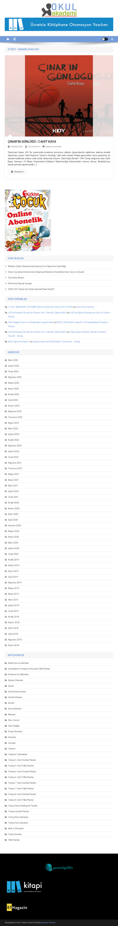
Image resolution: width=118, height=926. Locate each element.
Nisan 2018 (13, 645)
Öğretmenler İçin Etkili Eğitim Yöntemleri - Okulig (56, 341)
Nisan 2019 (13, 594)
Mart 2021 (13, 485)
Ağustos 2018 (15, 639)
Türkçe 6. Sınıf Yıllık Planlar (21, 777)
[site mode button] (105, 39)
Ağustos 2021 (15, 463)
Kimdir (11, 703)
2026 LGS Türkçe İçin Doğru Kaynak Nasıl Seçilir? (31, 289)
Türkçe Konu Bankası (18, 817)
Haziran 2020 (14, 525)
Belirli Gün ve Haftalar (18, 663)
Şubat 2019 (13, 605)
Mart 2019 (13, 600)
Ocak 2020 (13, 554)
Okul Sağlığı (13, 726)
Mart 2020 (13, 542)
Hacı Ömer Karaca (85, 307)
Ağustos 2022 (15, 445)
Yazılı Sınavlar (15, 834)
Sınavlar (12, 737)
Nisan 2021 (13, 480)
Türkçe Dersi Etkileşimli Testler (22, 806)
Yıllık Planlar (14, 840)
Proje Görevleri (15, 731)
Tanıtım (12, 748)
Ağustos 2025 (15, 377)
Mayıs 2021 (13, 474)
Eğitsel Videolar (15, 680)
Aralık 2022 (13, 440)
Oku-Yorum (13, 720)
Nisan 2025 (13, 388)
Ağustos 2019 (15, 582)
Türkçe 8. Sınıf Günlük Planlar (22, 794)
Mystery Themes (48, 923)
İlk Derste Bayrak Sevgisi (20, 283)
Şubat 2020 (13, 548)
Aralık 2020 (13, 502)
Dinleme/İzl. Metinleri (18, 674)
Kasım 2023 (14, 405)
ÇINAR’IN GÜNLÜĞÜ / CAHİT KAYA (32, 141)
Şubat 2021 (13, 491)
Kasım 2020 (14, 508)
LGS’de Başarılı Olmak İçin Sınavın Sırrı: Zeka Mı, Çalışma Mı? (37, 312)
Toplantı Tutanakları (17, 754)
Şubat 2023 (13, 434)
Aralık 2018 (13, 617)
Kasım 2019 (14, 565)
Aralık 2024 (13, 394)
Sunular (12, 743)
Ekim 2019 (13, 571)
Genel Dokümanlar (17, 691)
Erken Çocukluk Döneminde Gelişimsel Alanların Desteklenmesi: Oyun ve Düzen (46, 272)
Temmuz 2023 (15, 417)
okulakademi (34, 146)
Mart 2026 (13, 360)
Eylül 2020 (13, 520)
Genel (11, 686)
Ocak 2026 (13, 371)
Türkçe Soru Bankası (18, 823)
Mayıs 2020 (13, 531)
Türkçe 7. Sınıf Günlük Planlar (22, 783)
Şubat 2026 (13, 366)
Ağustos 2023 (15, 411)
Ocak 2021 (13, 497)
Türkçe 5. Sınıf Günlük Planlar (22, 760)
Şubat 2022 (13, 451)
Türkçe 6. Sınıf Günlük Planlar (22, 771)
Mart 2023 (13, 428)
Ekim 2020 (13, 514)
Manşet (12, 714)
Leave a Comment (53, 146)
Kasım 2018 (14, 622)
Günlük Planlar (15, 697)
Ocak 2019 (13, 611)
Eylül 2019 (13, 577)
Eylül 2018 (13, 634)
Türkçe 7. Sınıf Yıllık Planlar (21, 788)
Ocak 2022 (13, 457)
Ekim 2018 (13, 628)
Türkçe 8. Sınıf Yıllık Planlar (21, 800)
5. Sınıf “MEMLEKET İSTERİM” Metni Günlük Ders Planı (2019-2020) (40, 307)
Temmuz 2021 (15, 468)
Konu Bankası (14, 708)
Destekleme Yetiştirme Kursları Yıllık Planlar (29, 669)
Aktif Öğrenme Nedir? (18, 341)
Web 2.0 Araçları (16, 828)
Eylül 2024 (13, 400)
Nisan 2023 (13, 423)
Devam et (18, 172)
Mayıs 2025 (13, 383)
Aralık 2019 (13, 559)
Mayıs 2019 (13, 588)
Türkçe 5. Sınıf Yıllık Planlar (21, 765)
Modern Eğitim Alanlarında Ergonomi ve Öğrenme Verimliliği (37, 266)
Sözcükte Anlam (16, 277)
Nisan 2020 (13, 537)
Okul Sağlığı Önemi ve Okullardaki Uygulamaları (30, 322)
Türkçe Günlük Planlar (18, 811)
